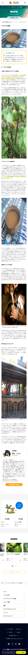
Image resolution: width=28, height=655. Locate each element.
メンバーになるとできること (8, 652)
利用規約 (18, 632)
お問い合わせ (18, 629)
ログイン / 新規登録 (21, 652)
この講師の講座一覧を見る (14, 484)
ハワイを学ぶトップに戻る (14, 572)
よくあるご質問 (9, 629)
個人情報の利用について (14, 635)
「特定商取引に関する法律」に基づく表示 (14, 638)
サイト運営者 (9, 632)
